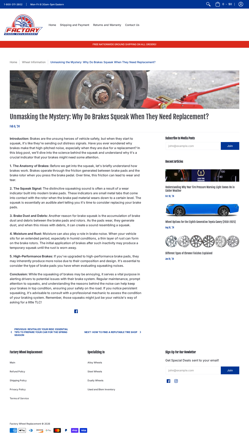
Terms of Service (19, 398)
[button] (241, 4)
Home (13, 62)
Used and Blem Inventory (101, 389)
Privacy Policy (18, 389)
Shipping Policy (18, 380)
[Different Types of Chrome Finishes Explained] (202, 241)
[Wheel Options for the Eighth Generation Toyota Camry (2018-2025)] (202, 210)
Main (12, 362)
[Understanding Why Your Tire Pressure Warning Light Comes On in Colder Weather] (202, 175)
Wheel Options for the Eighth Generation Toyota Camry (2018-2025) (200, 221)
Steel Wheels (95, 371)
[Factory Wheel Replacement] (23, 25)
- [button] (227, 4)
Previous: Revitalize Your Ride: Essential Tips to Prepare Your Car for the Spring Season (41, 332)
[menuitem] (208, 4)
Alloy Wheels (95, 362)
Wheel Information (34, 62)
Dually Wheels (95, 380)
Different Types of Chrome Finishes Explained (188, 253)
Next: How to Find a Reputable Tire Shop (110, 332)
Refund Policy (17, 371)
